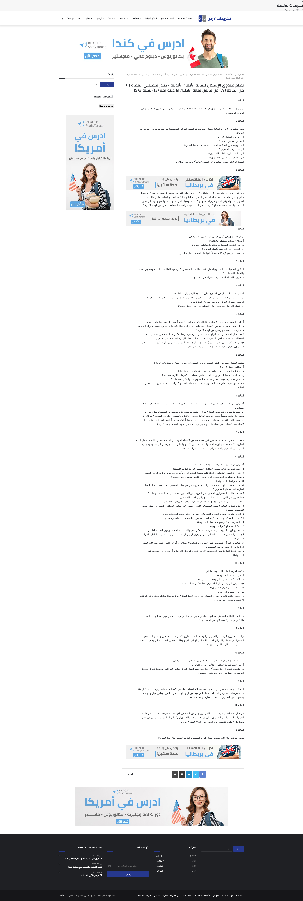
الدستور (89, 18)
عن (79, 18)
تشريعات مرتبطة (106, 106)
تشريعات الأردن (66, 895)
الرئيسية (70, 18)
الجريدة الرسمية (185, 18)
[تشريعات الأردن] (214, 18)
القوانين (100, 18)
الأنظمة (111, 18)
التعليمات (123, 18)
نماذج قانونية (151, 18)
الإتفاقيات (136, 18)
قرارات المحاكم (167, 18)
